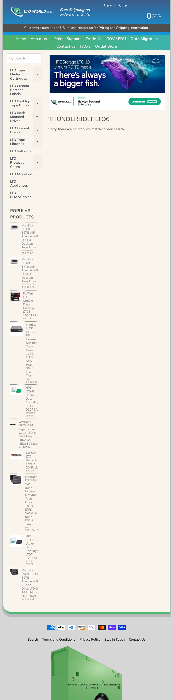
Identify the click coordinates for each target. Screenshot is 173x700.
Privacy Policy (90, 639)
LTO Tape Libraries (26, 142)
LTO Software (21, 151)
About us (39, 38)
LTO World (92, 684)
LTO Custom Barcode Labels (19, 90)
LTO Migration (21, 174)
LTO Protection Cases (26, 162)
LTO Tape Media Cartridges (26, 74)
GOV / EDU (116, 38)
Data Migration (144, 38)
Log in (108, 5)
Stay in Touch (114, 639)
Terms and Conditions (58, 639)
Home (20, 38)
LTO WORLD (93, 688)
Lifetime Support (66, 38)
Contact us (66, 46)
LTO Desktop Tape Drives (26, 103)
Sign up (122, 5)
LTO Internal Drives (26, 130)
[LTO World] (28, 11)
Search (33, 639)
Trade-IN (94, 38)
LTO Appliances (19, 183)
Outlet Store (106, 46)
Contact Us (137, 639)
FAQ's (85, 46)
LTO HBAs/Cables (20, 195)
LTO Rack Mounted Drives (26, 117)
